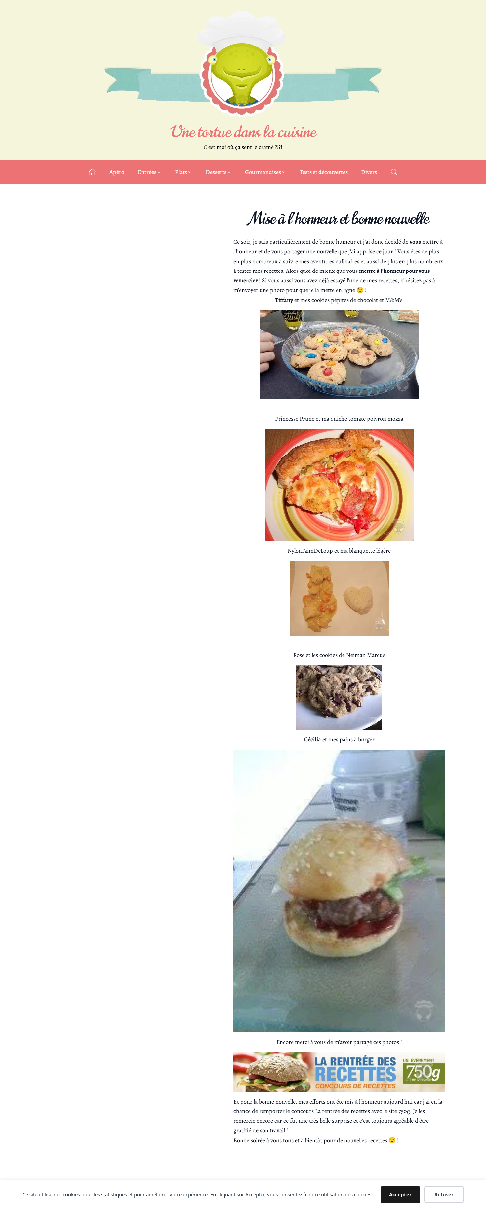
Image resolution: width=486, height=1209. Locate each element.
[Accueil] (92, 172)
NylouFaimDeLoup (310, 551)
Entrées (147, 172)
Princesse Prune (294, 419)
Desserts (216, 172)
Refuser (444, 1194)
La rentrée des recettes (342, 1111)
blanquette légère (370, 551)
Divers (369, 172)
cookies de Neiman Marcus (352, 655)
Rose (298, 655)
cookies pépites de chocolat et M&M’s (357, 300)
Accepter (400, 1194)
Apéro (116, 172)
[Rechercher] (394, 172)
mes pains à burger (351, 739)
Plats (181, 172)
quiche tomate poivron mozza (367, 419)
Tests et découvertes (324, 172)
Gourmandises (263, 172)
